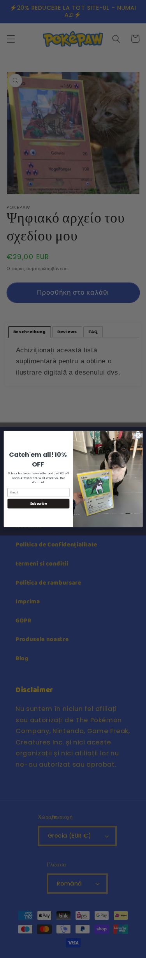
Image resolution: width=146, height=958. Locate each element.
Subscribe (38, 503)
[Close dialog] (138, 435)
